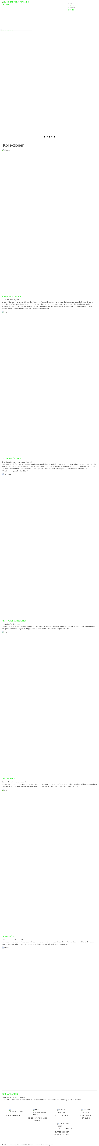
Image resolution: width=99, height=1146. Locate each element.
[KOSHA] (17, 15)
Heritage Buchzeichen (14, 621)
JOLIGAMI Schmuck (11, 296)
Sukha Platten (10, 1094)
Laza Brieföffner (11, 459)
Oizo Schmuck (9, 779)
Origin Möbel (9, 936)
